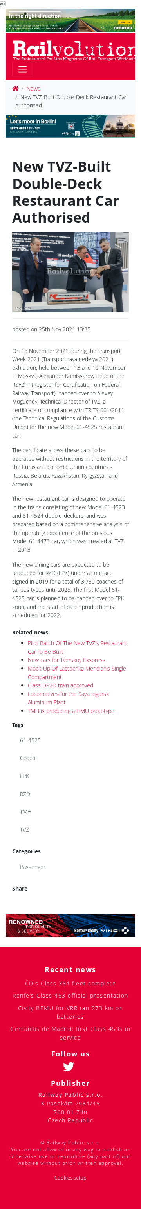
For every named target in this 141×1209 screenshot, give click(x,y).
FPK (24, 776)
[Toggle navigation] (22, 69)
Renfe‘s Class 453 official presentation (70, 995)
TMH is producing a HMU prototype (71, 710)
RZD (25, 794)
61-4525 (30, 740)
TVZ (24, 829)
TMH (25, 811)
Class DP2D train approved (60, 685)
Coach (27, 758)
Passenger (32, 867)
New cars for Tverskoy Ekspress (66, 660)
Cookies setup (70, 1177)
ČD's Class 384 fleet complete (70, 983)
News (33, 88)
